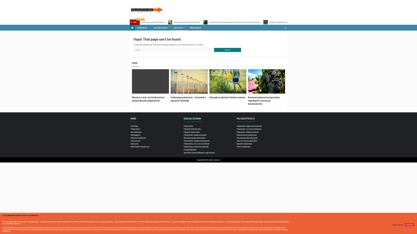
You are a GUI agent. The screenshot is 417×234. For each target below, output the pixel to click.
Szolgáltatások (160, 28)
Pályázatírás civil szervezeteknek (196, 144)
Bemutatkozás (136, 132)
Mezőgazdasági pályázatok (247, 138)
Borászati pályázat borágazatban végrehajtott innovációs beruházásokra (218, 22)
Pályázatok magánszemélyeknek (249, 126)
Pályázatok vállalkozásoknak (248, 132)
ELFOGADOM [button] (409, 224)
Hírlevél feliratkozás (138, 138)
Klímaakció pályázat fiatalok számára (171, 22)
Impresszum (135, 141)
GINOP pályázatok (244, 147)
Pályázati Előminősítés (192, 129)
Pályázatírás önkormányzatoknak (196, 147)
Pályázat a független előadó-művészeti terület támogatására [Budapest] (279, 22)
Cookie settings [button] (397, 225)
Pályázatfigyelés (190, 150)
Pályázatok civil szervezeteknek (249, 129)
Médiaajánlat (195, 28)
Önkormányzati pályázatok (247, 135)
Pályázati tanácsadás (192, 132)
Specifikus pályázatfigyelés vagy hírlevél (199, 153)
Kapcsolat (178, 28)
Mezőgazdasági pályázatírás (195, 138)
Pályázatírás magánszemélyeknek (197, 141)
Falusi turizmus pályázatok (247, 141)
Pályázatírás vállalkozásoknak (195, 135)
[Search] (285, 28)
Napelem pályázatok (244, 144)
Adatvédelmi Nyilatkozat (140, 147)
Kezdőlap (134, 126)
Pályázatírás (135, 129)
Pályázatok (142, 28)
